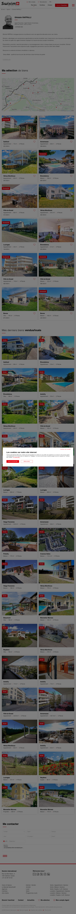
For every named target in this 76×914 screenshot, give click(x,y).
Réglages (27, 461)
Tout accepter (13, 461)
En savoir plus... (16, 457)
